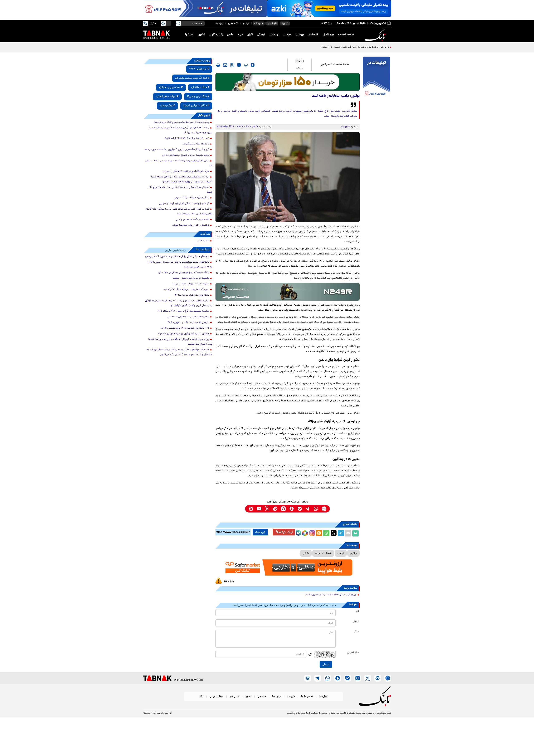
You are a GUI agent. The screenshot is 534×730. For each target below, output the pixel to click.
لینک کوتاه (286, 532)
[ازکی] (329, 8)
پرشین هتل (203, 241)
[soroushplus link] (291, 508)
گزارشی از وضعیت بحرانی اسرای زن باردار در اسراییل (184, 203)
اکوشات (272, 23)
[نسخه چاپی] (355, 533)
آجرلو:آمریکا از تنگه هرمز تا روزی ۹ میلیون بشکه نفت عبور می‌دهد (176, 150)
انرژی (250, 35)
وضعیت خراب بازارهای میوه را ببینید (191, 278)
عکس (230, 35)
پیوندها (219, 23)
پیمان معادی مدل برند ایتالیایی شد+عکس (188, 317)
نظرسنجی (233, 23)
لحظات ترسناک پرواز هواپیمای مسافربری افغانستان (183, 273)
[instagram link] (283, 508)
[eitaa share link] (319, 533)
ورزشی (300, 35)
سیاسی (287, 35)
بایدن (306, 553)
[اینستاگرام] (312, 532)
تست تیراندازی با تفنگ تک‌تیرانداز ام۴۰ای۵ (187, 138)
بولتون (353, 553)
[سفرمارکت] (287, 567)
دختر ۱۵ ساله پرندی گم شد (195, 144)
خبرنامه (291, 696)
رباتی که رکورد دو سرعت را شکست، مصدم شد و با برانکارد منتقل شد (178, 163)
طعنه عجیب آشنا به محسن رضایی (192, 219)
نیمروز (285, 23)
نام (357, 611)
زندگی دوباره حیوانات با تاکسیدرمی (191, 198)
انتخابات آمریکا (323, 553)
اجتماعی (274, 35)
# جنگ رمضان (167, 106)
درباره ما (323, 696)
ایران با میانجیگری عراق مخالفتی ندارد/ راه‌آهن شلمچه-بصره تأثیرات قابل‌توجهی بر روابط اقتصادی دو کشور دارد (181, 179)
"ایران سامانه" (149, 713)
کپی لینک (260, 532)
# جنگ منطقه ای (200, 87)
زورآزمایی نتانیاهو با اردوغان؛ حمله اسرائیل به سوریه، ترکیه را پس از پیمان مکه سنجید (180, 342)
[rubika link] (324, 508)
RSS (201, 696)
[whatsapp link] (316, 508)
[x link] (267, 508)
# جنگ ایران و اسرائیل (171, 87)
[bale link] (299, 508)
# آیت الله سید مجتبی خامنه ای (192, 78)
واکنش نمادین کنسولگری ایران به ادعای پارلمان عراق (183, 334)
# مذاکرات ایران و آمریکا (196, 106)
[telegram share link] (341, 533)
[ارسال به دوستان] (348, 533)
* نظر (356, 632)
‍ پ (245, 65)
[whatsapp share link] (326, 533)
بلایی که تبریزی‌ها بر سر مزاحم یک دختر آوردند (186, 289)
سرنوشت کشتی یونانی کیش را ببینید (190, 284)
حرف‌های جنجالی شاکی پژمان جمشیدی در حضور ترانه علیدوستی (177, 256)
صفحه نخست (346, 35)
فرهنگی (261, 35)
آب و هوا (234, 696)
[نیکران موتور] (287, 292)
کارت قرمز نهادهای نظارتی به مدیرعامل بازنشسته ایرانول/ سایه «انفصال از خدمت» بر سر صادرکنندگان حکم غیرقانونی (179, 352)
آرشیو (246, 23)
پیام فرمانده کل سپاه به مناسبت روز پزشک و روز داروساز (181, 122)
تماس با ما (307, 696)
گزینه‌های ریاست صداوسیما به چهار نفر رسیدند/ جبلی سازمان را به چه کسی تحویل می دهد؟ (179, 264)
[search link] (178, 23)
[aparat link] (250, 508)
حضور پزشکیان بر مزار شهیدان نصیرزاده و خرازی (185, 155)
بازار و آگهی (216, 35)
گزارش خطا (229, 581)
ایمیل (356, 621)
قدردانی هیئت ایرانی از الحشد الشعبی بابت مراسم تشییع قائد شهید (180, 190)
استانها (189, 35)
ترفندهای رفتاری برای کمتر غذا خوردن (190, 225)
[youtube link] (259, 508)
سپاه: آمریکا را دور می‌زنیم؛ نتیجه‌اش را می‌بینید (185, 171)
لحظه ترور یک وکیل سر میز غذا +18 (191, 295)
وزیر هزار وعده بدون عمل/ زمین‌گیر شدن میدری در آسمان (354, 47)
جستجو (262, 696)
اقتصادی (314, 35)
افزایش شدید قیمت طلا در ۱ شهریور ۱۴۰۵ (188, 322)
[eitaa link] (275, 508)
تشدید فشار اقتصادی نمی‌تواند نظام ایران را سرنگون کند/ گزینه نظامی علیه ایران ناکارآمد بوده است (179, 211)
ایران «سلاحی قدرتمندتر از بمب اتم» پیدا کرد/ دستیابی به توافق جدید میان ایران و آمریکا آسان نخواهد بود (178, 303)
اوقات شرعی (216, 696)
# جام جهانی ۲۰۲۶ (199, 69)
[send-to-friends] (225, 65)
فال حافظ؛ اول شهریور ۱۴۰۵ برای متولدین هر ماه (185, 328)
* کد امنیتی (353, 653)
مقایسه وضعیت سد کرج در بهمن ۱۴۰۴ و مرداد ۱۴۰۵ (183, 311)
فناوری (201, 35)
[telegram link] (307, 508)
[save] (232, 65)
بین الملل (328, 35)
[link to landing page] (376, 35)
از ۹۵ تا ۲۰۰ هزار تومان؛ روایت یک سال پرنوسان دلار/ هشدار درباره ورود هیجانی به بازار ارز (180, 130)
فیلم (240, 35)
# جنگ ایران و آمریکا (198, 97)
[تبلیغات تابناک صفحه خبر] (376, 78)
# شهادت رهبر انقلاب (167, 97)
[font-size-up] (253, 65)
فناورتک (258, 23)
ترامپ (341, 553)
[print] (218, 65)
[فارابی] (287, 82)
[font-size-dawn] (239, 65)
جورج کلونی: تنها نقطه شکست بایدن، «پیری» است (331, 595)
